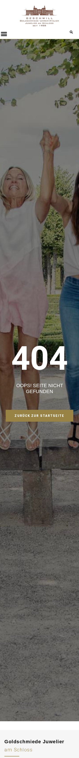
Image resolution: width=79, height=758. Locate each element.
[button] (71, 32)
